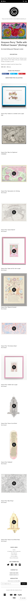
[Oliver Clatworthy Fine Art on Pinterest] (16, 565)
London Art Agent (14, 554)
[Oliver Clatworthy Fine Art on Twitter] (8, 565)
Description (13, 54)
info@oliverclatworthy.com (14, 574)
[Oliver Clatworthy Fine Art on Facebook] (12, 565)
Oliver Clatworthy (14, 553)
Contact (14, 549)
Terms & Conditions (14, 556)
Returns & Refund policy (14, 557)
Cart (26, 1)
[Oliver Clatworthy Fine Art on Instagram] (20, 565)
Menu (4, 1)
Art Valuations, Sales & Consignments (14, 551)
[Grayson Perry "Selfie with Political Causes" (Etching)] (14, 31)
